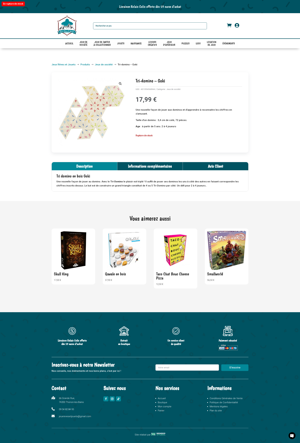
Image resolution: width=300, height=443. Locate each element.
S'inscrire (234, 367)
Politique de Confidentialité (224, 402)
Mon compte (164, 406)
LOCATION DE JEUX (211, 44)
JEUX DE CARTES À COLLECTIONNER (102, 44)
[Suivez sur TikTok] (118, 398)
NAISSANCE (136, 43)
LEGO (198, 43)
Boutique (162, 402)
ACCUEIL (69, 43)
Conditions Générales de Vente (226, 398)
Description (84, 166)
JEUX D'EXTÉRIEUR (169, 44)
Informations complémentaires (150, 166)
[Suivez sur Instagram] (112, 398)
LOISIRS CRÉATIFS (152, 44)
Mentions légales (219, 406)
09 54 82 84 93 (66, 409)
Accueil (162, 398)
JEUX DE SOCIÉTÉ (83, 44)
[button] (120, 83)
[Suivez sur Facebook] (105, 398)
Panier (161, 410)
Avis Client (215, 166)
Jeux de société (173, 89)
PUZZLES (186, 43)
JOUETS (120, 43)
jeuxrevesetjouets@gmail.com (75, 416)
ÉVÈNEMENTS (228, 43)
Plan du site (216, 410)
